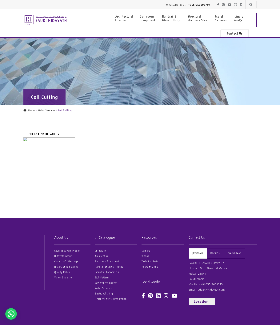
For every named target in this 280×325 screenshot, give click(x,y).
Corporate (100, 250)
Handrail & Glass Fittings (109, 266)
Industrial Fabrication (107, 272)
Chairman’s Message (66, 261)
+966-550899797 (199, 4)
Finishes (124, 18)
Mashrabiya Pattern (106, 282)
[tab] (198, 253)
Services (221, 18)
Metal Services (46, 110)
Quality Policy (62, 272)
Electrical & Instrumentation (110, 299)
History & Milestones (66, 266)
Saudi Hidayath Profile (67, 250)
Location (201, 301)
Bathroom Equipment (107, 261)
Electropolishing (104, 293)
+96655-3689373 (212, 284)
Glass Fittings (171, 18)
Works (238, 18)
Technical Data (150, 261)
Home (31, 110)
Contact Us (234, 33)
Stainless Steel (198, 18)
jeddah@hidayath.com (211, 289)
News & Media (150, 266)
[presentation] (198, 253)
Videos (145, 256)
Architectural (102, 256)
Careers (146, 250)
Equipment (147, 18)
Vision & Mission (63, 277)
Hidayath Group (63, 256)
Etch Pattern (102, 277)
